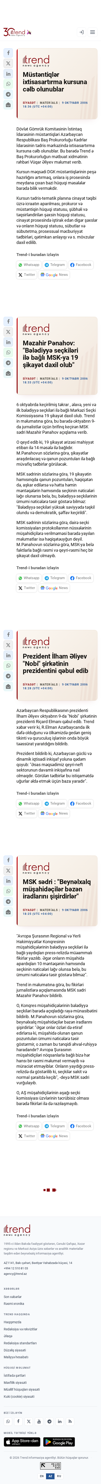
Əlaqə (8, 1336)
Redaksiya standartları (20, 1343)
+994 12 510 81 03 (16, 1268)
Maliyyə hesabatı (16, 1357)
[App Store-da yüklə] (22, 1442)
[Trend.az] (17, 32)
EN (42, 1476)
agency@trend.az (15, 1274)
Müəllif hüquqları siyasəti (22, 1389)
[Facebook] (18, 1421)
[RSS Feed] (70, 1421)
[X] (28, 1421)
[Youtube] (39, 1421)
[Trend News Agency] (17, 1230)
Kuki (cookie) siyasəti (19, 1396)
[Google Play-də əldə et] (59, 1442)
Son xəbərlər (13, 1297)
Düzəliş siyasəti (15, 1350)
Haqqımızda (12, 1322)
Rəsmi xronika (14, 1304)
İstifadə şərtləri (14, 1375)
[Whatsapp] (8, 1421)
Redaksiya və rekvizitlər (20, 1329)
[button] (8, 52)
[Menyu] (92, 32)
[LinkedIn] (59, 1421)
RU (59, 1476)
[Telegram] (49, 1421)
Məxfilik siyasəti (15, 1382)
